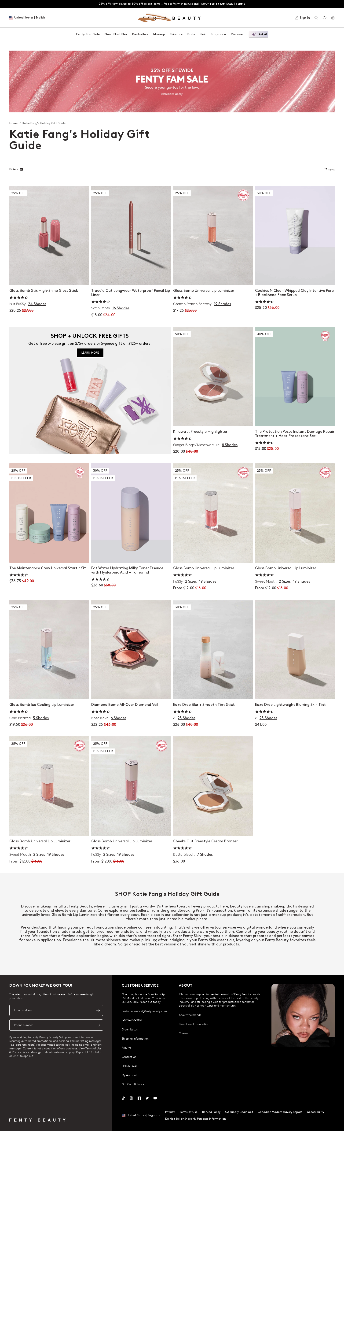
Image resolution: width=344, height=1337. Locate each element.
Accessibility (315, 1112)
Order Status (130, 1029)
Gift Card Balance (133, 1084)
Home (13, 123)
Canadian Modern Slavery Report (280, 1112)
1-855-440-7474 (132, 1020)
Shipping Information (135, 1038)
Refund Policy (211, 1112)
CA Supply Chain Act (239, 1112)
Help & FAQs (129, 1066)
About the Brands (190, 1015)
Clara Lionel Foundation (194, 1024)
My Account (129, 1075)
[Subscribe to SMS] (98, 1025)
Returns (126, 1047)
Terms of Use (188, 1112)
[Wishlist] (324, 18)
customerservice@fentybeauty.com (144, 1011)
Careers (183, 1033)
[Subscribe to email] (98, 1010)
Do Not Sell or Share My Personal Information (195, 1119)
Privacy (170, 1112)
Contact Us (129, 1057)
